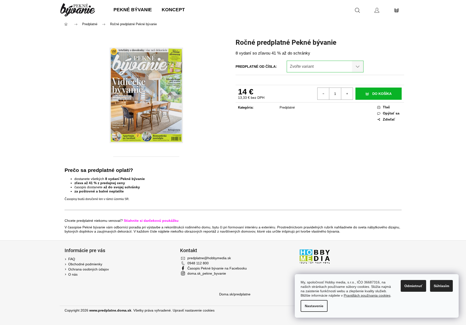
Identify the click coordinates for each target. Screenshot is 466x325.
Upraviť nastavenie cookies (194, 310)
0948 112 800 (198, 263)
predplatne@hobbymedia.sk (209, 258)
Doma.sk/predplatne (234, 294)
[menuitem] (133, 10)
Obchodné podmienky (85, 264)
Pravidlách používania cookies (367, 295)
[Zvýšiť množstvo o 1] (347, 94)
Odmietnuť (413, 286)
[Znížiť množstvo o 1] (323, 94)
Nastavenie (314, 306)
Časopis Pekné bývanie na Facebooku (217, 268)
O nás (73, 274)
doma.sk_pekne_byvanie (206, 273)
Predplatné (287, 107)
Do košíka (382, 94)
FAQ (71, 259)
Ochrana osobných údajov (88, 269)
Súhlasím (441, 286)
